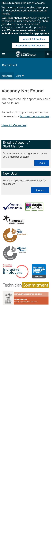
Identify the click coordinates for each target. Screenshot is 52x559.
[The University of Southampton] (26, 54)
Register (40, 190)
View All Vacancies (13, 125)
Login (42, 162)
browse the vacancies (34, 116)
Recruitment (9, 65)
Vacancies (7, 75)
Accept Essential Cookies (30, 45)
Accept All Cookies (34, 39)
